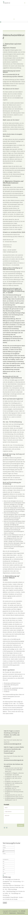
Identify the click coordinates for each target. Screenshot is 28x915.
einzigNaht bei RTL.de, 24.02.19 (13, 795)
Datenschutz (21, 913)
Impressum (12, 913)
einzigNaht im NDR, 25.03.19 (13, 790)
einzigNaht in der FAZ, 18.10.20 (13, 776)
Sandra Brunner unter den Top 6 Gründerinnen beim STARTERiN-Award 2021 (14, 769)
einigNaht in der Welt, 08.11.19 (13, 781)
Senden (20, 825)
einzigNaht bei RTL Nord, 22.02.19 (14, 796)
